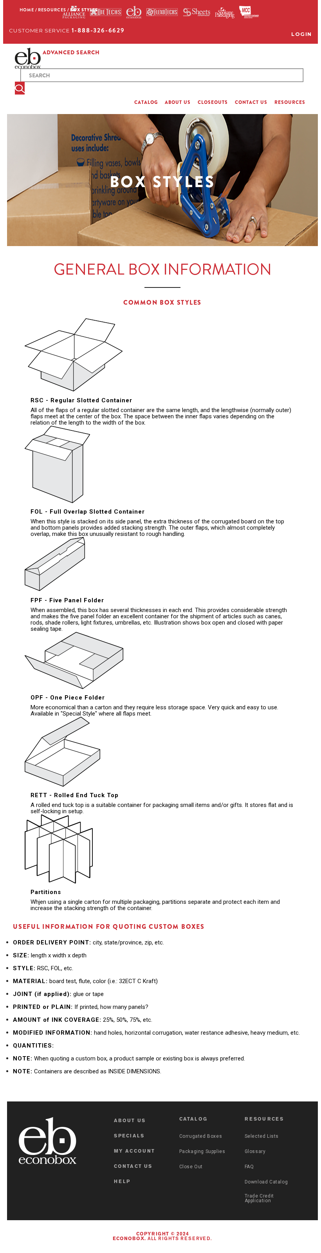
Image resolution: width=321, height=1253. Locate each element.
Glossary (255, 1151)
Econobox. (129, 1239)
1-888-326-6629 (98, 30)
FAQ (249, 1166)
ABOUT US (178, 102)
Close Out (191, 1166)
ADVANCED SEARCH (71, 52)
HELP (122, 1182)
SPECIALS (129, 1136)
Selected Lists (262, 1136)
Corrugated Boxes (200, 1136)
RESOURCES (289, 102)
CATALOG (146, 102)
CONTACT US (251, 102)
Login (301, 34)
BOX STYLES (84, 10)
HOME (27, 10)
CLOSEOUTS (213, 102)
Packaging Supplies (202, 1151)
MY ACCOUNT (134, 1151)
